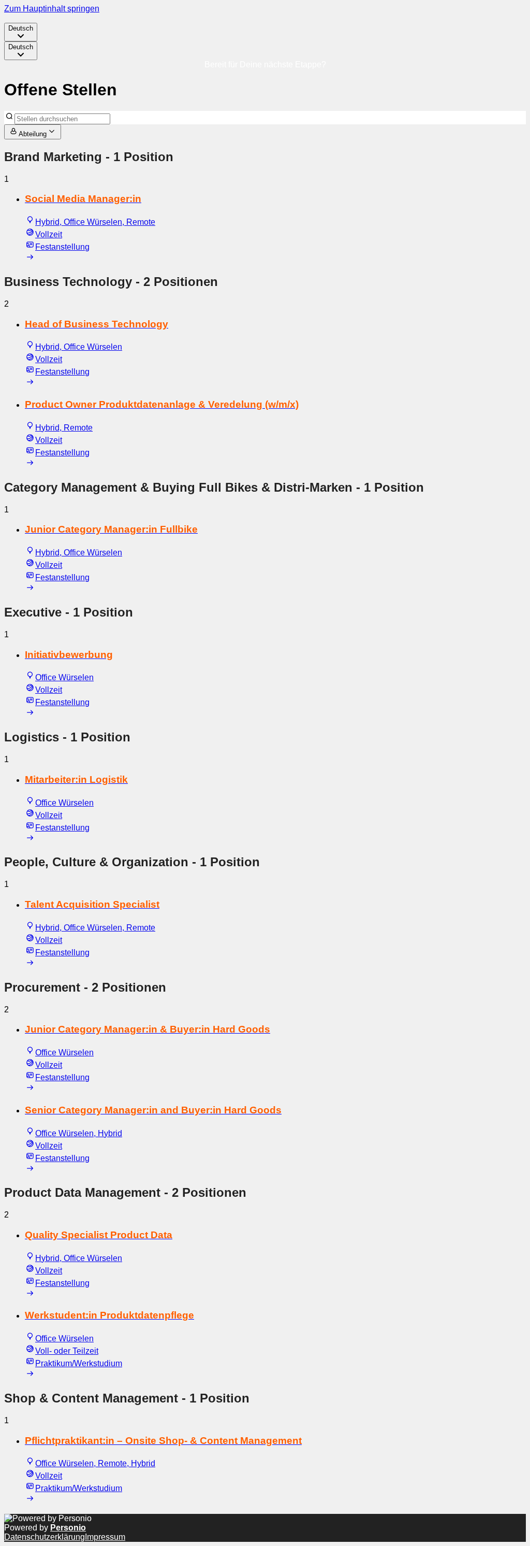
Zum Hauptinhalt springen (51, 8)
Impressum (105, 1537)
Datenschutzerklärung (44, 1537)
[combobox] (20, 32)
